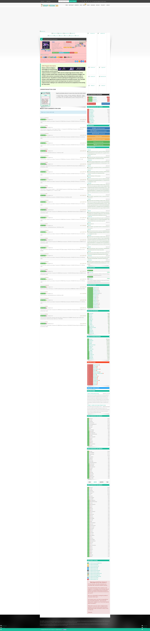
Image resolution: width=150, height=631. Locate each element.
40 (88, 542)
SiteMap (49, 1)
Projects (103, 5)
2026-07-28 (90, 384)
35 (88, 535)
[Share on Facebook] (45, 50)
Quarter (101, 482)
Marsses (89, 251)
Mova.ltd (92, 119)
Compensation (106, 103)
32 (88, 531)
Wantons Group (96, 293)
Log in (45, 112)
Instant (81, 43)
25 (88, 521)
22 (88, 517)
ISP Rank (43, 49)
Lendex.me (92, 120)
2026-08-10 (90, 376)
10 (88, 122)
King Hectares (96, 364)
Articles (97, 5)
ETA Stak (95, 366)
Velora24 (95, 383)
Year (107, 482)
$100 (108, 100)
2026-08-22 (90, 287)
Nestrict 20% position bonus (93, 393)
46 (88, 550)
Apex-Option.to (96, 369)
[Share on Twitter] (47, 50)
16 (88, 439)
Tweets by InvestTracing (91, 389)
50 (88, 556)
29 (88, 526)
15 (88, 333)
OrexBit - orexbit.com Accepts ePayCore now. (97, 405)
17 (88, 441)
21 (88, 515)
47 (88, 552)
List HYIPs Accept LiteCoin (94, 571)
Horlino (94, 299)
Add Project (71, 5)
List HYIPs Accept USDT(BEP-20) (95, 563)
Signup (88, 5)
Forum (44, 54)
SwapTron (95, 300)
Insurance (93, 5)
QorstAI (91, 117)
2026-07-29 (90, 381)
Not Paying (69, 42)
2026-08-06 (90, 377)
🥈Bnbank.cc (94, 100)
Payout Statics (55, 52)
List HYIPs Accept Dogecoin (94, 574)
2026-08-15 (90, 276)
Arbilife (90, 328)
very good (43, 119)
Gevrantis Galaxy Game (97, 373)
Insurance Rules (92, 103)
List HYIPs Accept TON (93, 569)
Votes (76, 52)
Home (67, 5)
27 (88, 524)
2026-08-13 (90, 374)
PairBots (91, 112)
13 (88, 330)
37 (88, 538)
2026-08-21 (90, 306)
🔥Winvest (94, 97)
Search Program (73, 1)
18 (88, 442)
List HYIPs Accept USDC (93, 567)
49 (88, 555)
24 (88, 519)
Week (90, 482)
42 (88, 545)
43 (88, 546)
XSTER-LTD (95, 376)
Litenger (92, 122)
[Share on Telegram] (48, 50)
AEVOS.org (92, 116)
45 (88, 549)
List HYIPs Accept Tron (93, 579)
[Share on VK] (50, 50)
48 (88, 553)
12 (88, 328)
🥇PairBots (94, 99)
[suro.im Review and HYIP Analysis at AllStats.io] (85, 45)
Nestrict (94, 367)
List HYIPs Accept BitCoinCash (95, 576)
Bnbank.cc (92, 115)
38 (88, 539)
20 (88, 445)
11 (88, 327)
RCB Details (67, 52)
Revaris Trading (96, 371)
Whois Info (61, 52)
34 (88, 533)
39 (88, 540)
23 (88, 518)
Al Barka (94, 384)
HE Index (48, 49)
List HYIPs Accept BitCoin (94, 566)
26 (88, 522)
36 (88, 536)
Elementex (92, 110)
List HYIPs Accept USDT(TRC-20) (95, 573)
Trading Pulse (96, 380)
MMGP (41, 54)
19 (88, 443)
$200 (108, 99)
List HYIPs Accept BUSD (93, 564)
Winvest (91, 109)
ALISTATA (95, 377)
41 (88, 543)
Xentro (94, 374)
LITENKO (95, 379)
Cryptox (91, 113)
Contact (108, 5)
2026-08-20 (90, 270)
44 (88, 547)
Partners (43, 1)
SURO (53, 42)
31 (88, 529)
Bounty (84, 5)
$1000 (108, 97)
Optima (94, 370)
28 (88, 525)
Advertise (77, 5)
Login (81, 5)
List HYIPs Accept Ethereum (94, 570)
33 (88, 532)
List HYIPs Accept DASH (93, 577)
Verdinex (95, 381)
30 (88, 528)
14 (88, 331)
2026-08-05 (90, 380)
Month (95, 482)
